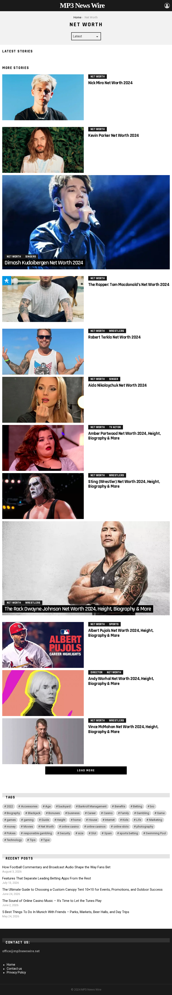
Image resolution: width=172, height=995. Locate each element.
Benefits (120, 806)
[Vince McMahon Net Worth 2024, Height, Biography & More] (43, 741)
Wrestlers (116, 331)
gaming (29, 819)
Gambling (143, 813)
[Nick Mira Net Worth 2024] (43, 97)
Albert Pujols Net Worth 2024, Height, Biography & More (120, 633)
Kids (125, 819)
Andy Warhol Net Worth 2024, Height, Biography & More (121, 681)
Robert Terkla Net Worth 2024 (114, 337)
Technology (14, 840)
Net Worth (97, 76)
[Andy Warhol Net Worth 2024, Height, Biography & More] (43, 693)
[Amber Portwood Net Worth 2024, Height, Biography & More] (43, 448)
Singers (30, 256)
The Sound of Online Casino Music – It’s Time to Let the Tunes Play (51, 901)
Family (124, 813)
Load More (86, 770)
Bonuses (54, 813)
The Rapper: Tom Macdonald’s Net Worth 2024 (128, 284)
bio (152, 806)
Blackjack (34, 813)
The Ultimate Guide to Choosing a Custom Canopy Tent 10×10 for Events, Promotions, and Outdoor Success (82, 890)
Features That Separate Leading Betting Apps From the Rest (46, 878)
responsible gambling (38, 833)
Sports (113, 624)
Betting (137, 806)
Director (96, 672)
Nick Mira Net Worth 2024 (110, 83)
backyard (64, 806)
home (77, 819)
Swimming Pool (156, 833)
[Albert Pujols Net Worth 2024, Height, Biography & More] (43, 645)
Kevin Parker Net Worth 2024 (113, 135)
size (80, 833)
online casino (70, 826)
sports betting (129, 833)
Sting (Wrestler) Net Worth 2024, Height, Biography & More (124, 484)
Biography (13, 813)
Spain (108, 833)
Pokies (11, 833)
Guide (45, 819)
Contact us (14, 968)
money (11, 826)
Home (11, 964)
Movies (28, 826)
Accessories (29, 806)
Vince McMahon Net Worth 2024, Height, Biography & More (123, 729)
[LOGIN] (167, 5)
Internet (110, 819)
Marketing (155, 819)
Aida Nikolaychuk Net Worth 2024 (117, 385)
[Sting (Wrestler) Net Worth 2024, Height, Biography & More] (43, 496)
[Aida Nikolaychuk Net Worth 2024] (43, 400)
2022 (10, 806)
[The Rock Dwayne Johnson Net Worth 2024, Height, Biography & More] (86, 568)
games (11, 819)
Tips (32, 840)
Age (48, 806)
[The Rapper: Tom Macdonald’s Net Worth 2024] (43, 299)
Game (161, 813)
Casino (108, 813)
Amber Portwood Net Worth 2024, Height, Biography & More (124, 436)
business (74, 813)
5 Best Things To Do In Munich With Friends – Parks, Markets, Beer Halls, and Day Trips (65, 912)
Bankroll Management (92, 806)
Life (138, 819)
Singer (113, 379)
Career (91, 813)
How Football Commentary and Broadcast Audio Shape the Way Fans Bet (56, 867)
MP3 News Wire (82, 5)
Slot (93, 833)
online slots (121, 826)
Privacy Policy (16, 972)
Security (65, 833)
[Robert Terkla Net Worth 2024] (43, 352)
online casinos (96, 826)
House (93, 819)
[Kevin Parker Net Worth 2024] (43, 150)
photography (144, 826)
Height (61, 819)
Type (46, 840)
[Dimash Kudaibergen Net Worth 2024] (86, 222)
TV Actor (115, 427)
